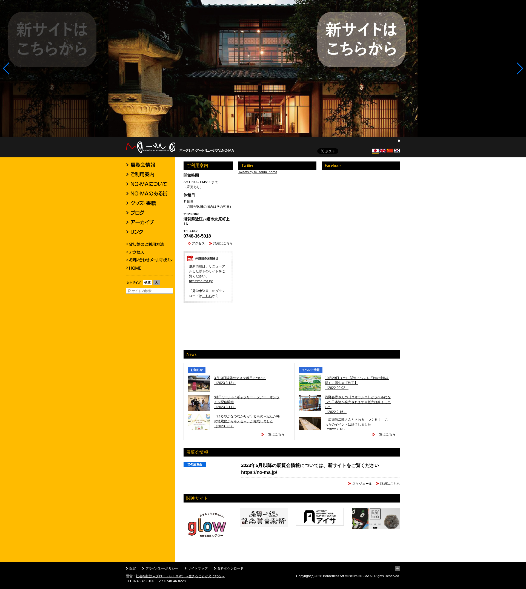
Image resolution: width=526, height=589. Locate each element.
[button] (6, 68)
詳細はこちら (223, 243)
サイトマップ (198, 568)
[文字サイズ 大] (156, 285)
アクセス (198, 243)
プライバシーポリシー (161, 568)
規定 (132, 568)
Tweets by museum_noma (257, 172)
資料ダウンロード (230, 568)
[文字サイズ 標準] (147, 285)
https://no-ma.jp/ (201, 281)
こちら (207, 296)
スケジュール (362, 484)
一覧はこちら (275, 434)
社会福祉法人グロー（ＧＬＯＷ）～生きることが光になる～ (180, 576)
